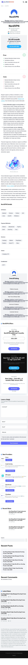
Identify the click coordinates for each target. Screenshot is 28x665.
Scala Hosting (9, 464)
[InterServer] (2, 487)
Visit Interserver (10, 490)
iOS (23, 213)
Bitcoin (4, 226)
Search (2, 537)
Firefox (17, 213)
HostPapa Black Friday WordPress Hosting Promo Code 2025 (14, 564)
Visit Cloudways (10, 501)
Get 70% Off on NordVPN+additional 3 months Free (14, 333)
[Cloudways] (2, 497)
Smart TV (11, 243)
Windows (16, 216)
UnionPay (10, 229)
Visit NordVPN (13, 46)
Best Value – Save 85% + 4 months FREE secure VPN (14, 379)
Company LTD (5, 254)
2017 (3, 265)
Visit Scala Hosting (10, 470)
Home (2, 5)
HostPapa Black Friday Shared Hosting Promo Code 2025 (16, 527)
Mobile (11, 240)
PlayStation (18, 240)
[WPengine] (2, 477)
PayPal (19, 226)
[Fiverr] (2, 460)
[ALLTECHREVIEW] (8, 1)
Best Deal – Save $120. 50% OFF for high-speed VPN (14, 359)
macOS (9, 216)
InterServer (8, 484)
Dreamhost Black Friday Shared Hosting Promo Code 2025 (13, 619)
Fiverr (7, 457)
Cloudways (8, 494)
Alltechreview (19, 653)
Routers (4, 243)
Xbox (17, 243)
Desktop (4, 240)
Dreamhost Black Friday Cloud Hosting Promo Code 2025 (13, 569)
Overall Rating (14, 278)
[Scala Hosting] (2, 466)
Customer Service (14, 312)
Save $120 (14, 368)
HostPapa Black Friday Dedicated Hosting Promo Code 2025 (17, 512)
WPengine (8, 474)
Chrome (11, 213)
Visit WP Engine (10, 480)
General (14, 655)
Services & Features (14, 304)
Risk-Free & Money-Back (14, 296)
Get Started (14, 348)
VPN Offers (14, 329)
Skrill (3, 229)
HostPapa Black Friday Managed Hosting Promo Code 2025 (17, 519)
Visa (16, 229)
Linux (3, 216)
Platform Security (14, 289)
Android (4, 213)
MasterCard (11, 226)
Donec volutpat (10, 186)
